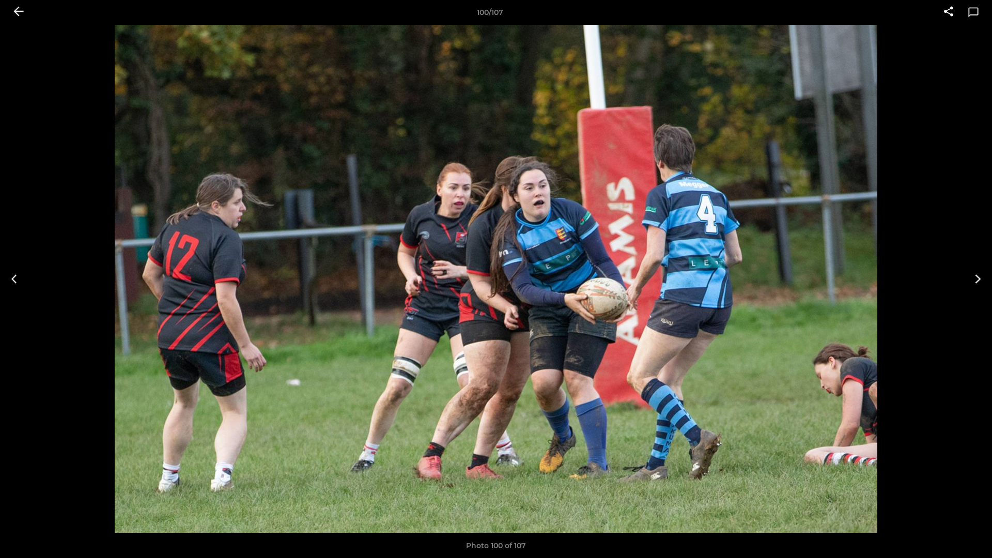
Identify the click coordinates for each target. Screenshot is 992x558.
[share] (948, 12)
